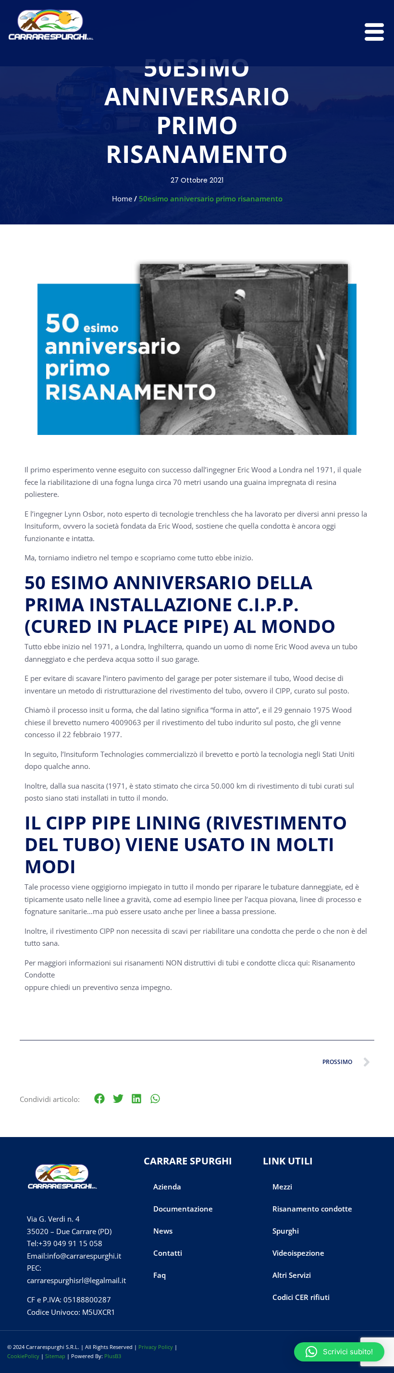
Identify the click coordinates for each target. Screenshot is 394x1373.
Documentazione (183, 1208)
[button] (99, 1098)
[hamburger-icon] (372, 33)
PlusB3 (112, 1356)
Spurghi (285, 1231)
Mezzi (282, 1186)
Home (122, 198)
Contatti (167, 1253)
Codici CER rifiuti (301, 1297)
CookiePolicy (23, 1356)
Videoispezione (298, 1253)
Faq (159, 1275)
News (162, 1231)
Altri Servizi (291, 1275)
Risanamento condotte (312, 1208)
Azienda (167, 1186)
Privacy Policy (155, 1346)
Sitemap (55, 1356)
